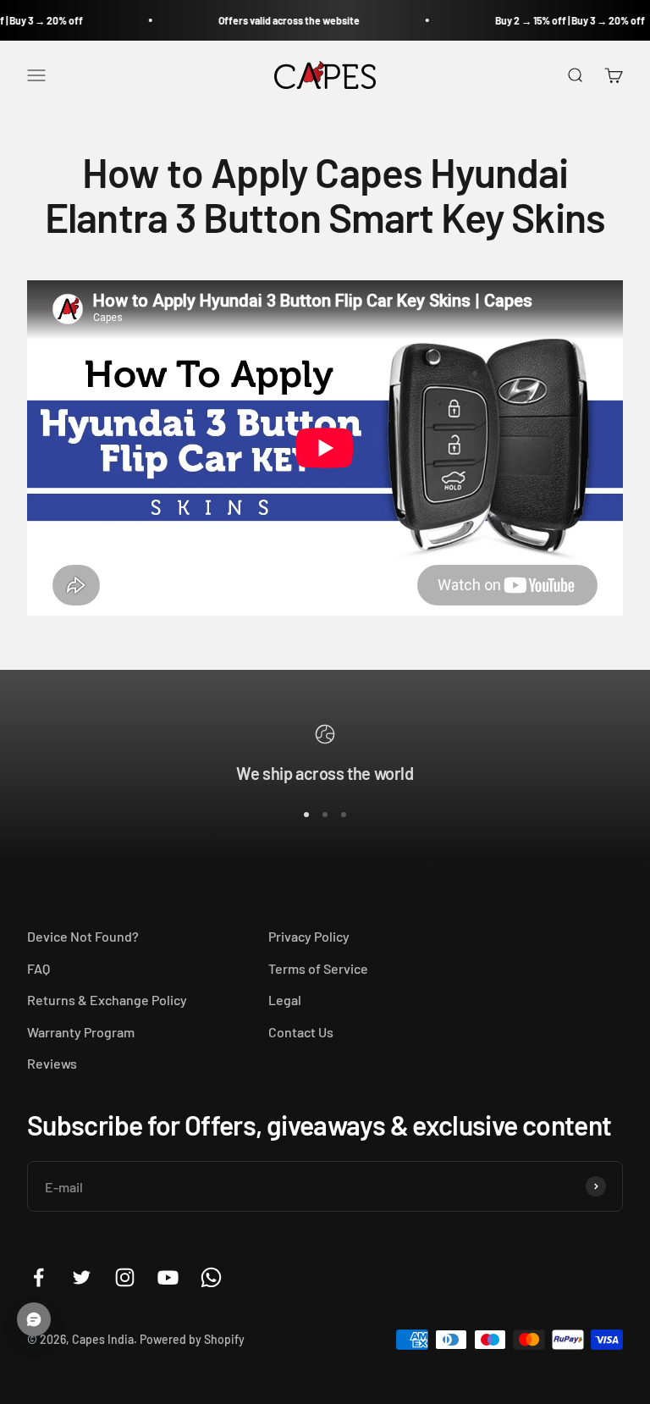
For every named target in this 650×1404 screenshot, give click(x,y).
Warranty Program (81, 1032)
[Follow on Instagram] (124, 1277)
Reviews (52, 1063)
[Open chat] (34, 1319)
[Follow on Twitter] (81, 1277)
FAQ (38, 968)
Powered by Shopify (192, 1339)
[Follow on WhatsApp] (211, 1277)
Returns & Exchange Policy (107, 1000)
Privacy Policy (309, 936)
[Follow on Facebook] (38, 1277)
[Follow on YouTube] (168, 1277)
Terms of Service (318, 968)
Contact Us (300, 1032)
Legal (284, 1000)
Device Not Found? (83, 936)
